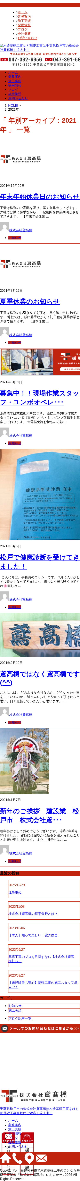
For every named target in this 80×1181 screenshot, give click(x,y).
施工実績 (24, 21)
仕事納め (15, 892)
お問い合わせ (27, 38)
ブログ (22, 29)
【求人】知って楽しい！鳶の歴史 (33, 935)
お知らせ (14, 237)
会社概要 (24, 33)
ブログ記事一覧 (19, 1018)
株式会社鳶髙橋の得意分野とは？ (33, 914)
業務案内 (24, 16)
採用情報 (24, 25)
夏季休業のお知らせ (30, 301)
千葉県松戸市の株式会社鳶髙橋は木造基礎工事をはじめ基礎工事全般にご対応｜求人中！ (39, 1111)
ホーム (22, 12)
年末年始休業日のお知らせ (40, 196)
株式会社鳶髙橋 (20, 230)
